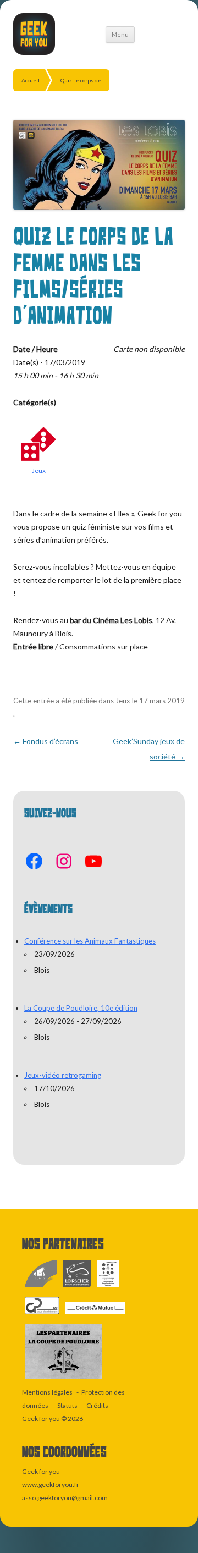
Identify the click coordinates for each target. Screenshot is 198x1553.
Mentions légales (47, 1392)
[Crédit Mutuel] (95, 1314)
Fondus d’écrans (45, 741)
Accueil (30, 80)
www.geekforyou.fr (50, 1484)
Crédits (97, 1405)
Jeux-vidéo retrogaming (62, 1075)
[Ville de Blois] (41, 1288)
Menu (120, 34)
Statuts (67, 1405)
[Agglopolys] (108, 1288)
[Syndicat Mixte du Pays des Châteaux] (42, 1314)
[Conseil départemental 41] (78, 1288)
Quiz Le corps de (81, 80)
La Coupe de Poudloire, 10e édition (81, 1008)
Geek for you (41, 1418)
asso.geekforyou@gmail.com (65, 1498)
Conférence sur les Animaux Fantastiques (90, 941)
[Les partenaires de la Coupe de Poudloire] (63, 1379)
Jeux (39, 470)
